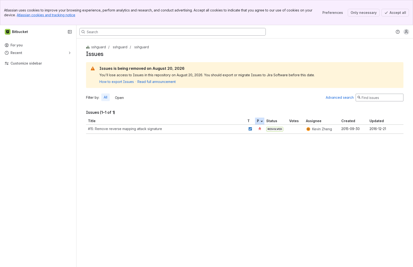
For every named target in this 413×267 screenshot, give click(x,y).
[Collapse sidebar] (70, 32)
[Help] (398, 32)
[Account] (406, 32)
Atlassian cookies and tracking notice (46, 15)
